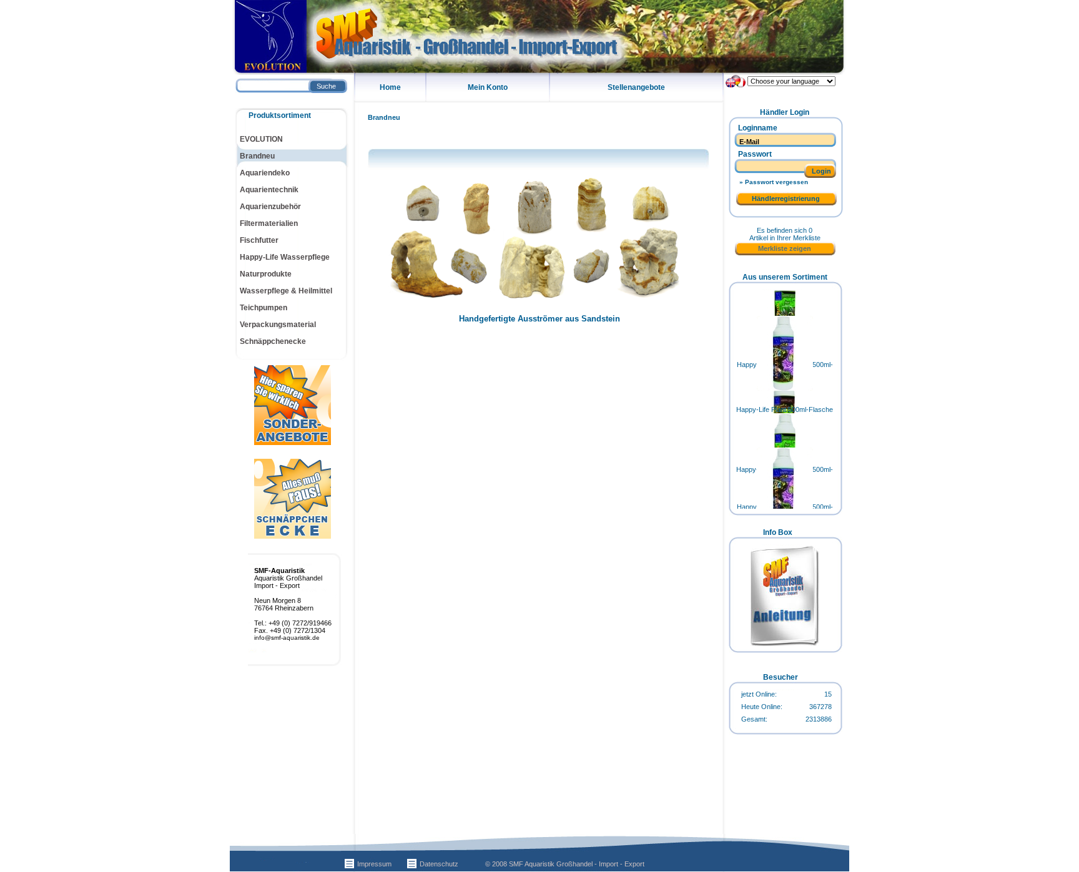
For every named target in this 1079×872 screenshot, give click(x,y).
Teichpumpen (263, 307)
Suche (326, 86)
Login (821, 171)
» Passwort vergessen (773, 182)
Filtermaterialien (269, 223)
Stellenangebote (636, 87)
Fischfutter (259, 240)
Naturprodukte (266, 274)
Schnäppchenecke (273, 341)
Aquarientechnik (269, 189)
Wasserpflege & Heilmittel (286, 291)
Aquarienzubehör (270, 206)
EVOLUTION (261, 139)
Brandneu (384, 117)
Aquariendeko (265, 173)
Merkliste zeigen (784, 248)
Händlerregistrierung (786, 198)
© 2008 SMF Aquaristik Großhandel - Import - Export (564, 864)
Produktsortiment (280, 115)
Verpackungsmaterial (278, 324)
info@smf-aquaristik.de (287, 637)
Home (390, 87)
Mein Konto (488, 87)
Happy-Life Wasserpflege (285, 257)
